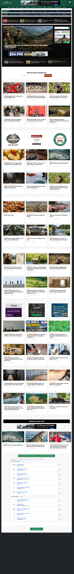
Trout (36, 459)
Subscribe (48, 75)
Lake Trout (22, 459)
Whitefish (42, 459)
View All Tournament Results (47, 455)
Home (9, 7)
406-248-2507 (36, 142)
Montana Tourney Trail (54, 443)
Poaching (51, 405)
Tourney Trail (50, 7)
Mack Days (52, 161)
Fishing (17, 7)
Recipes (44, 7)
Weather (39, 7)
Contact (64, 7)
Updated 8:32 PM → (68, 11)
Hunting (12, 7)
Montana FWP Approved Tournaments (28, 455)
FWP (50, 213)
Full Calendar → (69, 14)
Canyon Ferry (29, 405)
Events (28, 161)
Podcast (22, 7)
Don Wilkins (52, 356)
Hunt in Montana (30, 213)
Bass (27, 459)
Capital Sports (7, 405)
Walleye (31, 459)
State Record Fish (58, 7)
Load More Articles (36, 529)
